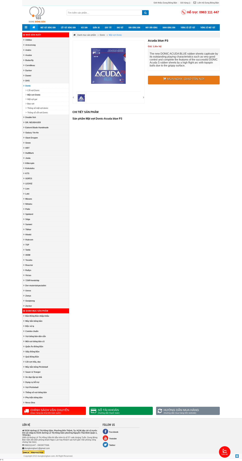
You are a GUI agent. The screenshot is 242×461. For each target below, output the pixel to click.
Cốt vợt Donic (33, 90)
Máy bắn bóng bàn (33, 321)
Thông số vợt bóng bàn (36, 392)
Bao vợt (120, 27)
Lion (27, 189)
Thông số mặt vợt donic (37, 108)
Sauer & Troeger (33, 372)
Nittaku (28, 204)
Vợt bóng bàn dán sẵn (35, 336)
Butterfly (29, 60)
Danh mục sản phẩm (37, 311)
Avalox (28, 55)
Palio (27, 209)
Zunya (28, 296)
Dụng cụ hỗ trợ (32, 382)
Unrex (28, 291)
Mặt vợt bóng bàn (48, 27)
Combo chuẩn (31, 331)
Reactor (29, 265)
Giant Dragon (31, 138)
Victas (28, 275)
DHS (27, 81)
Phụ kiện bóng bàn (33, 397)
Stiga (27, 219)
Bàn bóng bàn (134, 27)
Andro (28, 50)
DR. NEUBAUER (33, 122)
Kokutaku (29, 168)
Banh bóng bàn (169, 27)
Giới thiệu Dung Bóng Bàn (165, 3)
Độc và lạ (29, 326)
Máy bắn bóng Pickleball (36, 367)
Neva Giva (30, 402)
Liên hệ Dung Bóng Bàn (208, 3)
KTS (27, 173)
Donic (28, 86)
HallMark (29, 153)
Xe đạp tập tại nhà (33, 377)
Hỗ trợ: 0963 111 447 (203, 12)
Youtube (113, 438)
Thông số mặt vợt (207, 27)
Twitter (112, 445)
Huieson (29, 240)
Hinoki (28, 234)
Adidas (28, 40)
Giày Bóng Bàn (32, 352)
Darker (28, 70)
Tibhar (28, 229)
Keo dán (84, 27)
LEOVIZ (28, 183)
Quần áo (96, 27)
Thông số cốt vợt (188, 27)
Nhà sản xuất (33, 35)
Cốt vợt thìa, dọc (33, 362)
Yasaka (28, 260)
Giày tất (108, 27)
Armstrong (30, 45)
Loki (27, 194)
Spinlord (29, 214)
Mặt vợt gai (32, 99)
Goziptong (30, 301)
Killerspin (29, 163)
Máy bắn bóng (151, 27)
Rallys (28, 270)
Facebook (113, 432)
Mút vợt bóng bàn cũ (34, 341)
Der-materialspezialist (35, 285)
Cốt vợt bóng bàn (68, 27)
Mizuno (28, 199)
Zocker (28, 306)
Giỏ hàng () (185, 3)
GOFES (28, 178)
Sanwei (28, 224)
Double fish (30, 117)
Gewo (28, 143)
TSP (27, 245)
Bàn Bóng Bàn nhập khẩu (37, 316)
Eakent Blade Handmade (37, 127)
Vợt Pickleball (31, 387)
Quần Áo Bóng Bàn (34, 346)
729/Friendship (32, 280)
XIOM (27, 255)
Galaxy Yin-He (32, 133)
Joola (27, 158)
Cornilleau (30, 65)
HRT (27, 148)
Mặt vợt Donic (33, 95)
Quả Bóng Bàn (32, 357)
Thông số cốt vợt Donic (37, 112)
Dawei (28, 75)
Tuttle (27, 250)
